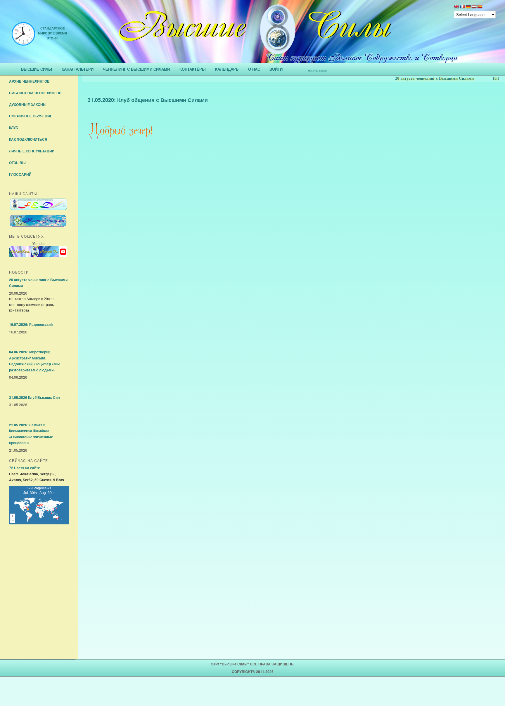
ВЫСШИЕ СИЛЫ (36, 69)
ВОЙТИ (276, 69)
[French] (462, 7)
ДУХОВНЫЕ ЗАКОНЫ (27, 104)
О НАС (254, 69)
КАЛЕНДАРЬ (226, 69)
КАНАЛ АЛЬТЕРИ (78, 69)
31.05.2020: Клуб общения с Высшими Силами (148, 100)
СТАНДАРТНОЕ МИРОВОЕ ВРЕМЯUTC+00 (52, 33)
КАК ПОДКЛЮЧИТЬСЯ (28, 139)
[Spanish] (479, 7)
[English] (456, 7)
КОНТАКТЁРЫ (192, 69)
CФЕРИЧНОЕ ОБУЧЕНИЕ (30, 116)
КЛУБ (13, 127)
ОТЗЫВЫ (17, 162)
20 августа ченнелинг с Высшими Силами (424, 78)
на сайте (24, 467)
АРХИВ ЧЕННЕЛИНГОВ (29, 81)
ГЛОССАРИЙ (20, 174)
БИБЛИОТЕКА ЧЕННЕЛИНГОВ (35, 92)
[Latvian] (474, 7)
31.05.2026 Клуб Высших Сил (34, 397)
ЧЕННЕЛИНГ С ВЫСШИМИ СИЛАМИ (136, 69)
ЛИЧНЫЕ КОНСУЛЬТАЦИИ (32, 151)
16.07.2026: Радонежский (31, 324)
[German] (468, 7)
